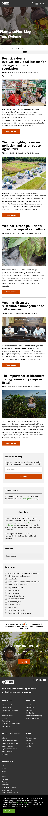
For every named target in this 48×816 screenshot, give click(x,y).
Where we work (7, 705)
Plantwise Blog (21, 802)
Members (29, 746)
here (28, 806)
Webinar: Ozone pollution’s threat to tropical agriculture (23, 227)
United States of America (10, 793)
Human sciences (14, 604)
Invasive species (14, 593)
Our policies (30, 708)
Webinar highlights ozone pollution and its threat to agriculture (21, 145)
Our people (6, 726)
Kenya (4, 777)
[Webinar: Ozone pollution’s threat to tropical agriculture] (24, 251)
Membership (30, 713)
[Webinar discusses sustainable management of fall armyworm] (24, 329)
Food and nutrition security (18, 585)
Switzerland (5, 785)
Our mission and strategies (34, 716)
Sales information (7, 751)
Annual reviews (31, 705)
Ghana (4, 771)
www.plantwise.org (31, 499)
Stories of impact (7, 716)
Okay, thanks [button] (9, 811)
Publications (6, 721)
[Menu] (24, 52)
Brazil (4, 766)
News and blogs (31, 738)
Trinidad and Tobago (9, 787)
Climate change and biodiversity (19, 576)
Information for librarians (10, 743)
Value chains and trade (16, 610)
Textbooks (5, 754)
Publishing (12, 607)
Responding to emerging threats (10, 711)
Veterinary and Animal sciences (19, 613)
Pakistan (4, 782)
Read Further (11, 131)
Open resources (7, 746)
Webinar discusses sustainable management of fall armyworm (23, 306)
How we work (6, 708)
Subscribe (23, 477)
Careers (28, 741)
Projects (4, 718)
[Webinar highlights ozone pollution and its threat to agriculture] (24, 173)
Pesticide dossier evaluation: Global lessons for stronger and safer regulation (24, 63)
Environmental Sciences (16, 599)
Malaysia (5, 779)
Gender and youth (14, 602)
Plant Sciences (13, 590)
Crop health (12, 579)
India (3, 774)
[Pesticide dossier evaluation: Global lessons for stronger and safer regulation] (24, 92)
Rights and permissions (9, 749)
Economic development (16, 596)
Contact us (29, 743)
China (4, 768)
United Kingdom (7, 790)
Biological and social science (11, 724)
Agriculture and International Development (23, 573)
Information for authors (9, 741)
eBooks (4, 738)
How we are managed (33, 718)
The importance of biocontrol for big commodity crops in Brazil (23, 379)
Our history (29, 710)
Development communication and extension (24, 582)
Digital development (15, 587)
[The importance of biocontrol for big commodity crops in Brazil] (24, 404)
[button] (33, 680)
